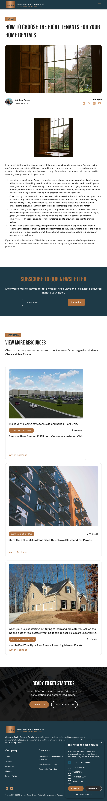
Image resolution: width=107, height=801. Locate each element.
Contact (8, 771)
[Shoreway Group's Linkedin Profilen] (11, 788)
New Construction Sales (49, 764)
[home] (24, 5)
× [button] (101, 743)
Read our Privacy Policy (91, 757)
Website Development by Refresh (50, 795)
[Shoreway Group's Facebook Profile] (6, 788)
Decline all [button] (93, 788)
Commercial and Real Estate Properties (51, 757)
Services (8, 761)
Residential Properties (48, 769)
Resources (9, 766)
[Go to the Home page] (48, 730)
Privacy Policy (11, 776)
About (7, 756)
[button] (99, 5)
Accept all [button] (76, 788)
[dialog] (84, 769)
